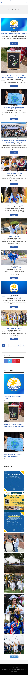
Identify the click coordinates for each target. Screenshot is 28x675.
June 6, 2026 (18, 298)
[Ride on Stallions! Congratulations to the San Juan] (14, 644)
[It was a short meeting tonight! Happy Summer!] (14, 481)
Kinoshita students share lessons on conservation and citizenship (14, 108)
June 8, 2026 (18, 175)
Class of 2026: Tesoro (14, 236)
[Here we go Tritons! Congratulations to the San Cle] (14, 604)
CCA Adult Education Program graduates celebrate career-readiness (14, 141)
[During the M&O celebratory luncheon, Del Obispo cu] (14, 542)
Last (23, 345)
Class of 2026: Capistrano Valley (14, 205)
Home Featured (14, 74)
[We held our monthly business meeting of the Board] (14, 522)
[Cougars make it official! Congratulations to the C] (14, 583)
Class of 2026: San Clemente (14, 328)
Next (18, 345)
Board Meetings (14, 31)
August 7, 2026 (18, 35)
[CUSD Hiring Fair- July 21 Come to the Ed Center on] (14, 502)
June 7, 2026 (18, 206)
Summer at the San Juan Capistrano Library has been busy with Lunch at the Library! (14, 76)
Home (4, 9)
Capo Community (14, 105)
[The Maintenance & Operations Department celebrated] (14, 563)
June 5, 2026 (18, 330)
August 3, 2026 (18, 79)
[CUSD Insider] (13, 2)
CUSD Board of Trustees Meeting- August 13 (14, 33)
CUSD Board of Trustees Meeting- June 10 (14, 297)
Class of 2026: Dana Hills (14, 268)
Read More (14, 43)
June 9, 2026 (18, 110)
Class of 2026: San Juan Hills (14, 173)
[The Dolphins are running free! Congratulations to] (14, 624)
